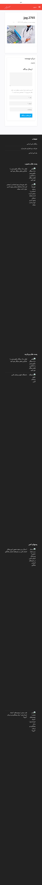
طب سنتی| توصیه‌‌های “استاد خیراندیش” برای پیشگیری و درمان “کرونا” (17, 715)
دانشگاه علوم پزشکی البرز (19, 375)
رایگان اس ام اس (32, 144)
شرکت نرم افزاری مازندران (29, 148)
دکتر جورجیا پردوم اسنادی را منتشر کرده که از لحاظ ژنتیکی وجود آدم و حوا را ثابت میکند (17, 186)
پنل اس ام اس (33, 153)
